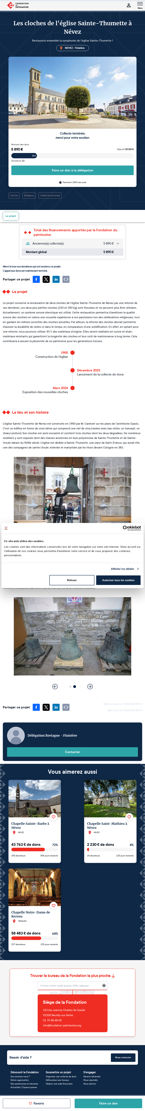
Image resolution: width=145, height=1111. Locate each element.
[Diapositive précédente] (55, 686)
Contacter (72, 752)
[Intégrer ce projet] (65, 279)
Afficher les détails (122, 568)
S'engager (89, 1072)
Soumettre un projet (58, 1072)
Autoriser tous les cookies (118, 579)
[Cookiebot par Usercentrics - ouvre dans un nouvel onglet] (125, 528)
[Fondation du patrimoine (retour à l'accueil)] (17, 5)
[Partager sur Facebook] (36, 279)
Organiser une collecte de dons (61, 1076)
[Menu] (140, 4)
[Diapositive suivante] (90, 686)
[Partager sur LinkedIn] (56, 279)
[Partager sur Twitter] (46, 279)
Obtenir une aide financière (59, 1084)
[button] (70, 686)
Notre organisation (20, 1080)
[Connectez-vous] (128, 5)
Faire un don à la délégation (72, 170)
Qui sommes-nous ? (20, 1076)
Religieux (29, 195)
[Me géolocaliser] (104, 985)
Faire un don (108, 1103)
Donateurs (17, 161)
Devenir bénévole (91, 1076)
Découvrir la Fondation (25, 1072)
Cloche (14, 195)
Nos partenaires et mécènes (24, 1084)
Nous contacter (123, 1057)
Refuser (72, 579)
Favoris (39, 1103)
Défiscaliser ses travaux (57, 1080)
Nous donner (89, 1084)
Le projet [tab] (10, 216)
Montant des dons (20, 144)
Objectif (125, 149)
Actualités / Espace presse (24, 1087)
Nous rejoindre (90, 1080)
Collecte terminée (50, 195)
